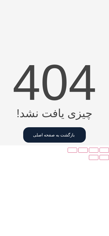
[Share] (93, 150)
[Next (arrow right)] (93, 157)
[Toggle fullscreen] (83, 150)
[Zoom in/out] (72, 150)
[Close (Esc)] (104, 150)
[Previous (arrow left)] (104, 157)
